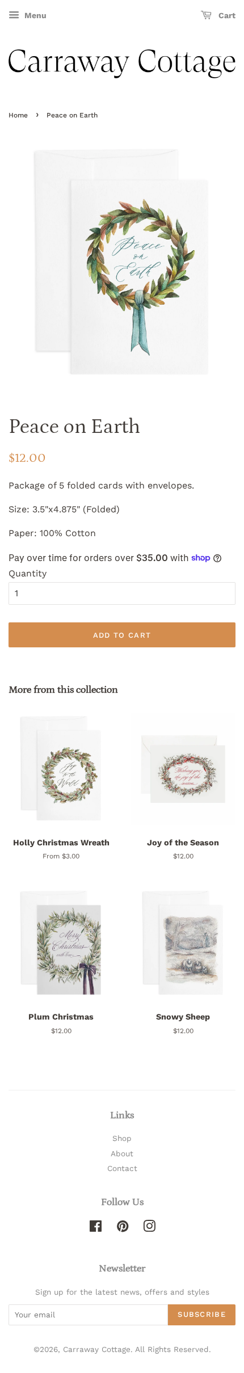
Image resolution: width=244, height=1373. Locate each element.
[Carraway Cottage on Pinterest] (122, 1228)
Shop (122, 1138)
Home (18, 115)
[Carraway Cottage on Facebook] (95, 1228)
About (122, 1153)
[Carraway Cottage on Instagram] (149, 1228)
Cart (225, 15)
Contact (122, 1168)
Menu (34, 15)
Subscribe (202, 1314)
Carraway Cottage (97, 1349)
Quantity (28, 573)
